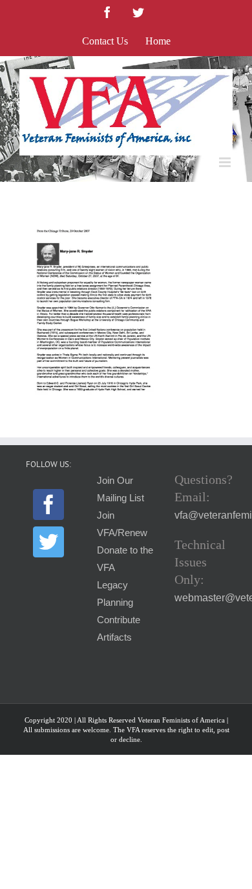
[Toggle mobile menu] (226, 162)
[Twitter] (48, 541)
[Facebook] (48, 504)
